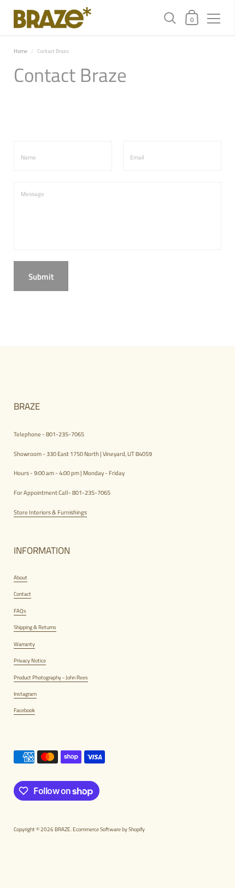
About (20, 577)
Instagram (25, 693)
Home (20, 50)
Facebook (24, 710)
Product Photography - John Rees (51, 677)
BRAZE (62, 829)
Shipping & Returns (35, 627)
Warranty (24, 644)
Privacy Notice (30, 660)
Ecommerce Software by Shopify (109, 829)
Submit (41, 276)
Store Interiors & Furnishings (50, 512)
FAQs (20, 610)
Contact (22, 593)
